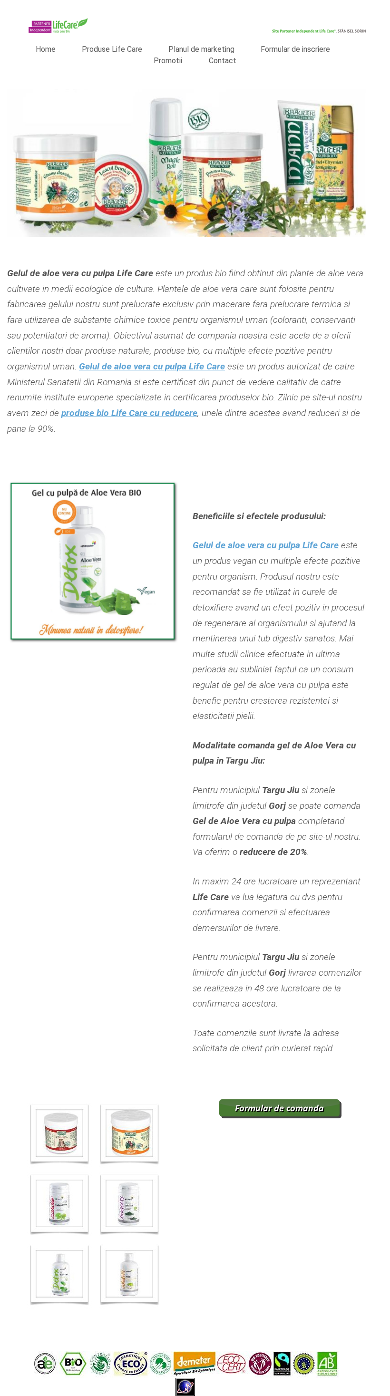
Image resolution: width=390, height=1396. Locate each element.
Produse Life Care (112, 49)
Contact (222, 60)
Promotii (168, 60)
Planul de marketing (201, 49)
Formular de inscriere (295, 49)
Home (46, 49)
